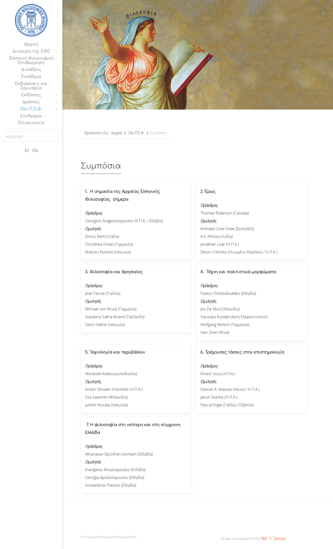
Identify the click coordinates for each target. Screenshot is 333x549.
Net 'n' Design (273, 538)
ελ (27, 150)
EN (35, 150)
